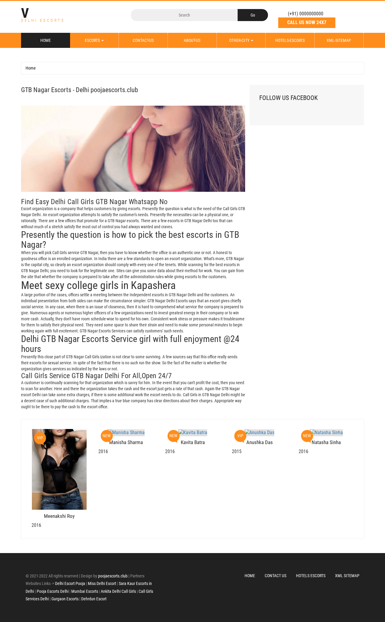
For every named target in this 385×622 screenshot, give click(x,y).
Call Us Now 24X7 (306, 22)
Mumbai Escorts (84, 591)
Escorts (93, 40)
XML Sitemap (347, 575)
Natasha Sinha (326, 442)
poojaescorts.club (113, 576)
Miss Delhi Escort (102, 583)
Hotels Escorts (310, 575)
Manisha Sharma (126, 442)
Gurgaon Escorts (65, 598)
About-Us (192, 40)
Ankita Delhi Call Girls (118, 591)
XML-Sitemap (339, 40)
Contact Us (275, 575)
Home (45, 40)
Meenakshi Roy (59, 516)
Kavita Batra (193, 442)
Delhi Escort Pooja (70, 583)
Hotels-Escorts (290, 40)
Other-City (239, 40)
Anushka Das (259, 442)
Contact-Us (143, 40)
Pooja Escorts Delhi (53, 591)
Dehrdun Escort (93, 598)
